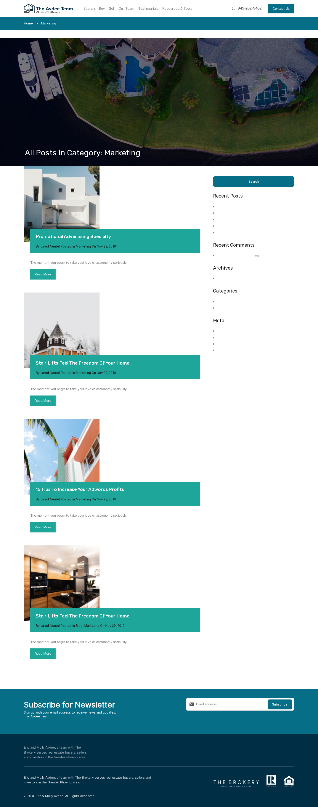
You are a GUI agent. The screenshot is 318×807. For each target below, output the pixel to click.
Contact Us (281, 9)
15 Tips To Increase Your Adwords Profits (80, 489)
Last (66, 710)
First (3, 710)
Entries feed (225, 337)
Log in (220, 331)
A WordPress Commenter (235, 255)
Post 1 (264, 255)
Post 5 (222, 233)
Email (5, 719)
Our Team (126, 8)
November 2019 (228, 278)
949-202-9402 (250, 8)
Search (89, 8)
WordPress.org (227, 350)
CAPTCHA (7, 755)
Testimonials (148, 8)
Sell (111, 8)
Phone (4, 737)
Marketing (83, 246)
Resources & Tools (177, 8)
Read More (43, 274)
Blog (79, 626)
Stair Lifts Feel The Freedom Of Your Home (82, 363)
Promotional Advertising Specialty (73, 236)
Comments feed (228, 344)
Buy (102, 8)
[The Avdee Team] (48, 11)
